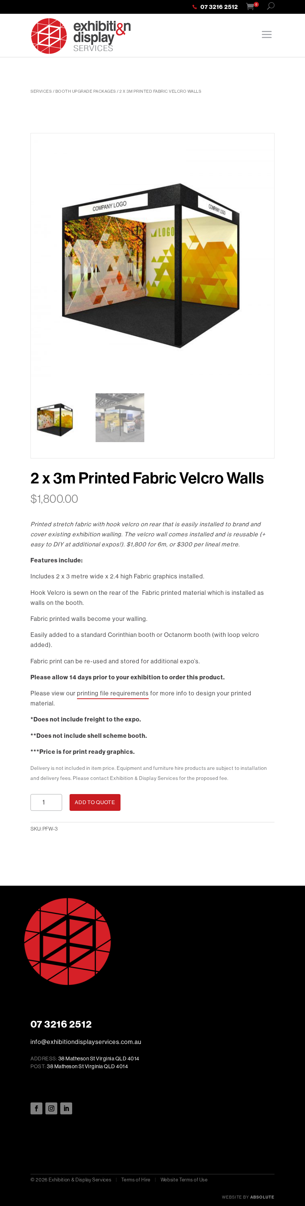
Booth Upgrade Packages (85, 91)
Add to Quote (95, 802)
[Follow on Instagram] (51, 1108)
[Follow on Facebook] (36, 1108)
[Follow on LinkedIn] (66, 1108)
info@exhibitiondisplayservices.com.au (85, 1041)
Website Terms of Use (184, 1180)
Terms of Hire (135, 1180)
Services (41, 91)
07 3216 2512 (219, 7)
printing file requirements (113, 693)
